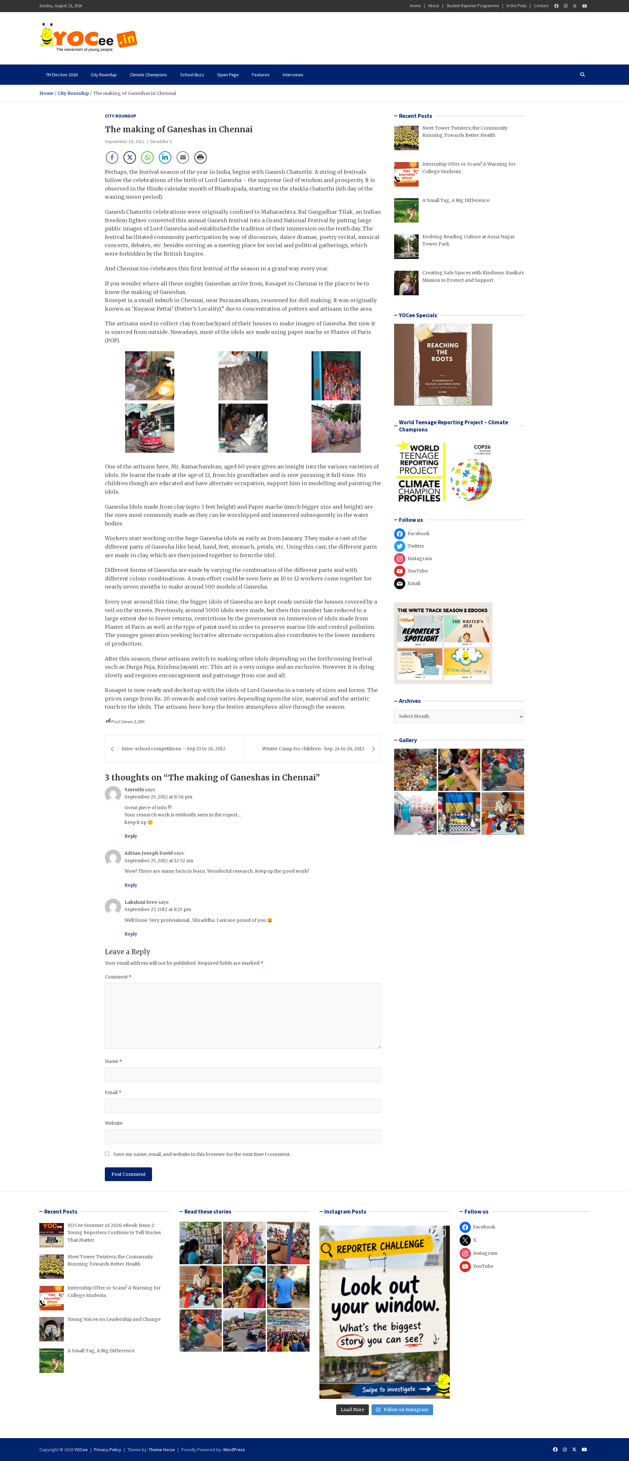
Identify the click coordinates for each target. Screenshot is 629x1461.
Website (114, 1123)
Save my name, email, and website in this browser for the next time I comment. (202, 1154)
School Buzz (192, 75)
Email (113, 1092)
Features (261, 75)
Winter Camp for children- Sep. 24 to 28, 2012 (313, 749)
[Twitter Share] (130, 157)
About (433, 6)
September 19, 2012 (124, 141)
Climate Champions (148, 75)
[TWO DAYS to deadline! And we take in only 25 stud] (384, 1312)
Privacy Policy (107, 1449)
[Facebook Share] (112, 157)
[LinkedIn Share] (165, 157)
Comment (118, 977)
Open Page (228, 75)
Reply (130, 836)
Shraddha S (161, 141)
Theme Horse (162, 1449)
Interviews (293, 75)
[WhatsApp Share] (147, 157)
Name (113, 1061)
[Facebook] (556, 6)
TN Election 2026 (62, 75)
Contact (541, 6)
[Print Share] (200, 157)
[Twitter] (575, 6)
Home (415, 6)
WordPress (234, 1449)
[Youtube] (585, 6)
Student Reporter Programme (473, 6)
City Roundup (104, 75)
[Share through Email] (183, 157)
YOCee (81, 1449)
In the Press (516, 6)
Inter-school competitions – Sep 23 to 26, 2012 (173, 749)
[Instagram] (565, 6)
